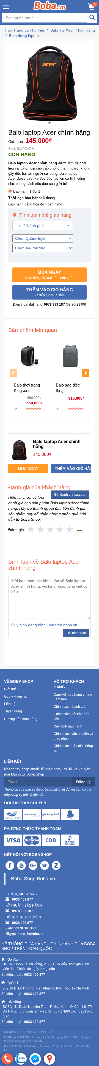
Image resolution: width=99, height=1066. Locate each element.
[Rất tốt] (60, 530)
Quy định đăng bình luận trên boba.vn (44, 625)
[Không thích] (31, 530)
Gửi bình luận (76, 633)
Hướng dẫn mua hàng (20, 719)
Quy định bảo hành (68, 726)
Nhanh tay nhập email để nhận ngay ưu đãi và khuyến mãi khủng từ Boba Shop (47, 771)
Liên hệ (9, 704)
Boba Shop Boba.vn (33, 878)
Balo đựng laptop (24, 35)
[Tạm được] (41, 530)
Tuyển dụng (13, 711)
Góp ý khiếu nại (16, 696)
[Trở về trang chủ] (49, 5)
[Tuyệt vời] (70, 530)
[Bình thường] (50, 530)
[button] (49, 274)
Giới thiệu (11, 689)
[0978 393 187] (7, 1059)
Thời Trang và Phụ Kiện (24, 30)
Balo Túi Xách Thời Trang (72, 30)
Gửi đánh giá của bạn (70, 495)
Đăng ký (83, 782)
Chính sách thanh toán (70, 707)
